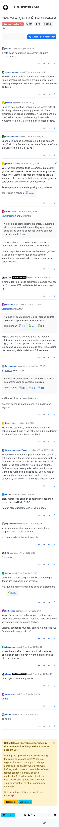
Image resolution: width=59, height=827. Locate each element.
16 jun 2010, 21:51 (46, 450)
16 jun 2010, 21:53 (29, 494)
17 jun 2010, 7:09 (27, 553)
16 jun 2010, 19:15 (31, 103)
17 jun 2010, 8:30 (32, 694)
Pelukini (9, 714)
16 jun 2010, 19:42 (45, 277)
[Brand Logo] (6, 6)
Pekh (7, 48)
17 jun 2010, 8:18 (33, 611)
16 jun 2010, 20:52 (37, 366)
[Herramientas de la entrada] (54, 63)
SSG (7, 553)
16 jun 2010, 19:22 (38, 136)
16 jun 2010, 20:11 (34, 304)
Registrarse (10, 802)
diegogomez (10, 647)
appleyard (9, 694)
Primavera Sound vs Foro (12, 24)
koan (7, 494)
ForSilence (10, 304)
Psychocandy (11, 366)
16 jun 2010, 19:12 (28, 48)
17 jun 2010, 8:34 (31, 714)
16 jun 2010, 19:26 (31, 163)
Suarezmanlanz (12, 72)
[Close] (53, 743)
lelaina (8, 573)
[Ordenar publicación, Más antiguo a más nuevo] (5, 36)
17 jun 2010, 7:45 (29, 573)
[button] (4, 823)
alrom (7, 211)
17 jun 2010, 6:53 (36, 523)
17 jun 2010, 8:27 (45, 674)
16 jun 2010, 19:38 (29, 211)
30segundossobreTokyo (16, 450)
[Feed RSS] (4, 28)
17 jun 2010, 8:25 (34, 647)
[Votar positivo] (39, 63)
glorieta (8, 103)
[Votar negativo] (49, 63)
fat (6, 423)
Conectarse (25, 802)
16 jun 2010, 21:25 (27, 423)
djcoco (8, 277)
